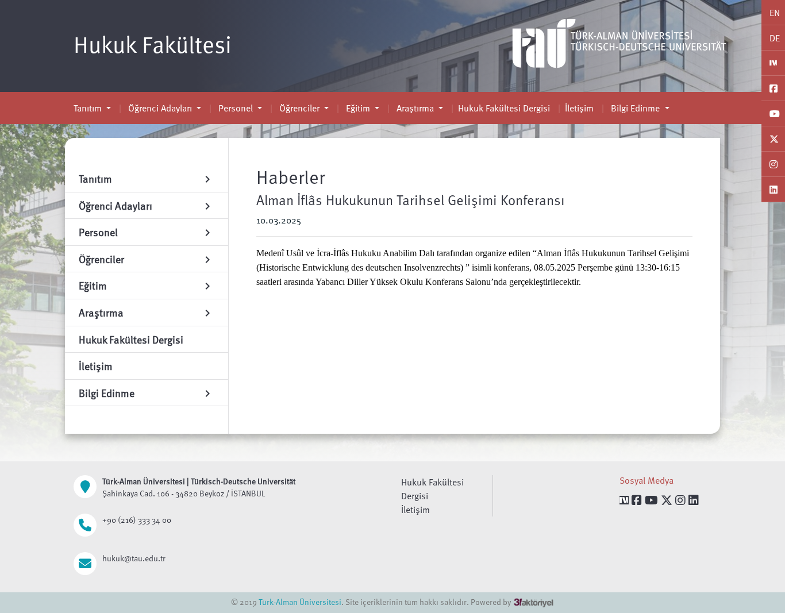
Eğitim (358, 108)
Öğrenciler (299, 108)
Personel (235, 108)
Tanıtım (89, 108)
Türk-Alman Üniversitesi (300, 602)
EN (774, 13)
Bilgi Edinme (635, 108)
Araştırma (415, 108)
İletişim (579, 108)
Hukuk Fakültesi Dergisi (504, 108)
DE (774, 38)
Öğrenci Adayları (160, 108)
